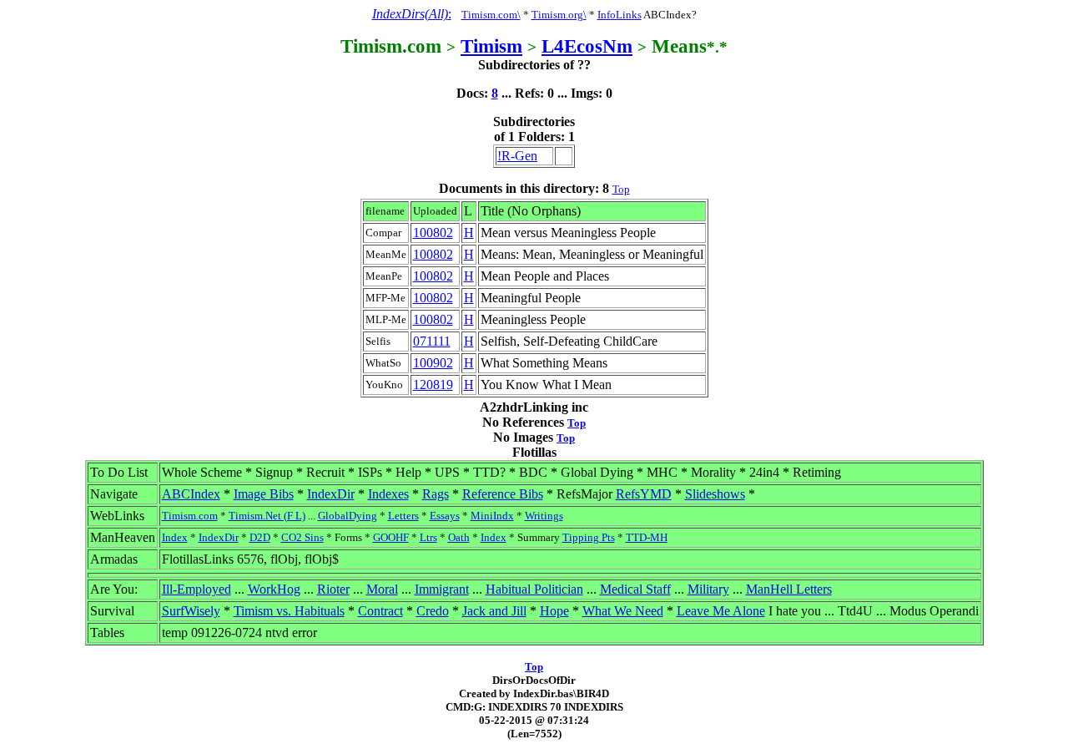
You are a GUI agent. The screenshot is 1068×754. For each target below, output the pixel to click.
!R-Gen (517, 156)
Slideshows (715, 494)
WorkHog (274, 589)
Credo (432, 611)
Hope (554, 611)
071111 (432, 341)
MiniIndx (492, 515)
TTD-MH (647, 537)
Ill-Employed (196, 589)
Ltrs (428, 537)
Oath (459, 537)
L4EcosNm (587, 46)
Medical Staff (635, 589)
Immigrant (442, 589)
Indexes (388, 494)
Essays (445, 515)
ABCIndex (191, 494)
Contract (380, 611)
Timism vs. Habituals (289, 611)
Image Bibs (264, 494)
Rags (435, 494)
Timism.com (190, 515)
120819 (433, 384)
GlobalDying (347, 515)
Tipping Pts (588, 537)
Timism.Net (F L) (267, 515)
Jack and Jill (494, 611)
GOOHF (391, 537)
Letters (403, 515)
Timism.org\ (559, 14)
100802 (433, 232)
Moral (382, 589)
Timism (491, 46)
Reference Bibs (502, 494)
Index (175, 537)
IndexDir (331, 494)
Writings (544, 515)
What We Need (622, 611)
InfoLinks (619, 14)
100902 (433, 363)
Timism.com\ (491, 14)
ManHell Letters (789, 589)
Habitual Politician (534, 589)
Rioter (333, 589)
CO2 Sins (302, 537)
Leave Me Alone (721, 611)
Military (708, 589)
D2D (259, 537)
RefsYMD (644, 494)
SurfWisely (191, 611)
